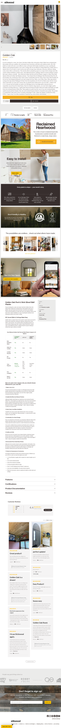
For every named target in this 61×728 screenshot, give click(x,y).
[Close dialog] (52, 346)
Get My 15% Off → (19, 371)
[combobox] (11, 364)
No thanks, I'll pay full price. (19, 374)
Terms (20, 381)
